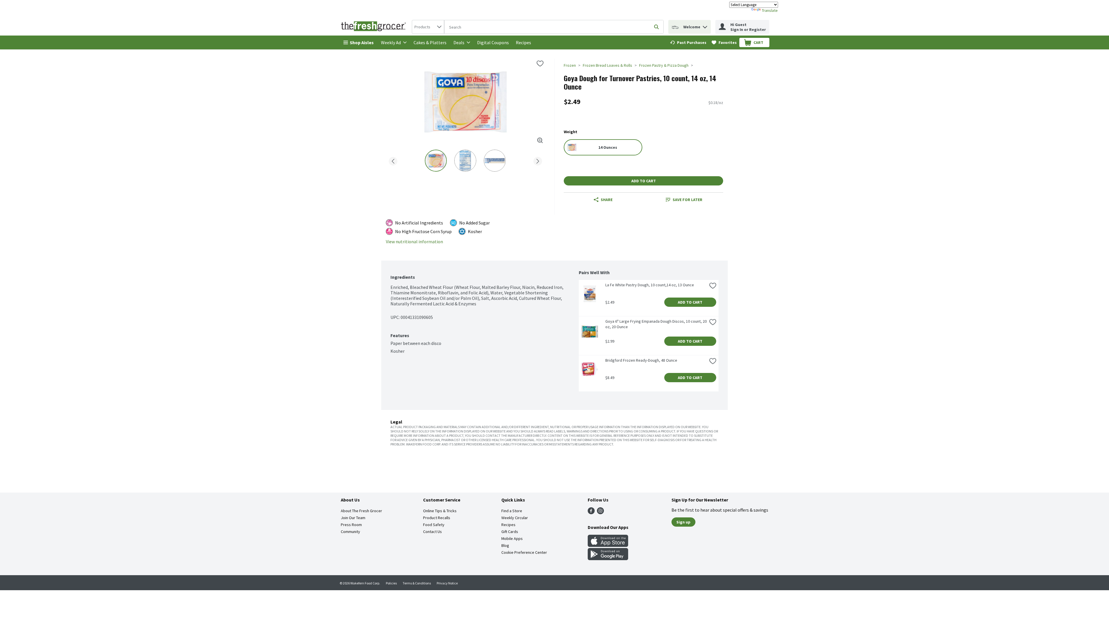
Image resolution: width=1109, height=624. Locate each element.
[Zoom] (540, 140)
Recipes (523, 42)
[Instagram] (600, 512)
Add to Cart (643, 180)
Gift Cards (509, 531)
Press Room (351, 524)
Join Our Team (353, 517)
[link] (688, 42)
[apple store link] (608, 545)
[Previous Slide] (393, 160)
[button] (705, 25)
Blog (505, 545)
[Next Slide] (538, 160)
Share (607, 199)
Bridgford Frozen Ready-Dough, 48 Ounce (641, 360)
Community (350, 531)
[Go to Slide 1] (435, 160)
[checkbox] (540, 63)
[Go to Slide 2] (465, 160)
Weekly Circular (514, 517)
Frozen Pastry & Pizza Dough (664, 65)
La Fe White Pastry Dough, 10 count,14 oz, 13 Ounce (649, 284)
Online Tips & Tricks (440, 510)
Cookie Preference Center (524, 552)
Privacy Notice (447, 583)
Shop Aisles (362, 42)
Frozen (570, 65)
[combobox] (428, 27)
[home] (375, 27)
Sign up (683, 522)
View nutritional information (414, 241)
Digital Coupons (493, 42)
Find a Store (511, 510)
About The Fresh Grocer (361, 510)
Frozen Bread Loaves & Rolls (607, 65)
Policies (391, 583)
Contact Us (432, 531)
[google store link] (608, 558)
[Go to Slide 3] (494, 160)
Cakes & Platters (430, 42)
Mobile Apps (512, 538)
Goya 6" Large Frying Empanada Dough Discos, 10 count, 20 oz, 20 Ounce (656, 324)
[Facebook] (591, 512)
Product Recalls (436, 517)
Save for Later (687, 199)
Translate (770, 10)
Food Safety (433, 524)
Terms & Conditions (417, 583)
